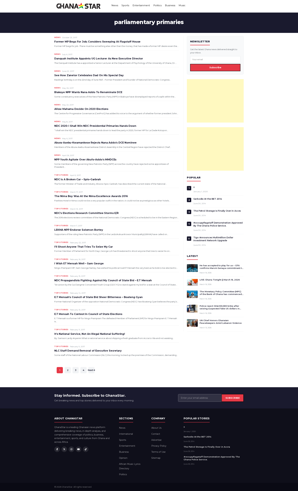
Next (90, 370)
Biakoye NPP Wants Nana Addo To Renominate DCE (88, 92)
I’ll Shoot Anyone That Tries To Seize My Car (83, 246)
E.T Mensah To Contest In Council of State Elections (88, 314)
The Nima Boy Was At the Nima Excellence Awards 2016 (91, 196)
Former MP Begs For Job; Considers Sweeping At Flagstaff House (97, 41)
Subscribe (215, 67)
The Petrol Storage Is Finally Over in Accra (217, 210)
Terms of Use (158, 452)
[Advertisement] (215, 101)
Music (182, 5)
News (114, 5)
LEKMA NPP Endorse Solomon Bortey (78, 229)
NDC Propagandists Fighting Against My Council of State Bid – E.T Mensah (103, 280)
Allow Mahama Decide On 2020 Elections (81, 109)
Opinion (123, 458)
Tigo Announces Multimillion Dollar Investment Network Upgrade (213, 239)
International (126, 434)
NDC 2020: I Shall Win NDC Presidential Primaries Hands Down (95, 125)
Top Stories (61, 175)
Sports (125, 5)
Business (170, 5)
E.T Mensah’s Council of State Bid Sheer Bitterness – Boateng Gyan (98, 297)
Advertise (156, 440)
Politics (157, 5)
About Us (156, 427)
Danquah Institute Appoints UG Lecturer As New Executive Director (98, 58)
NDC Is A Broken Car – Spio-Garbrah (77, 179)
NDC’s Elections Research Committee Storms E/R (86, 213)
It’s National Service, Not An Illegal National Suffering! (89, 333)
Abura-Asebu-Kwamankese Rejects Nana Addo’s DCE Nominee (95, 142)
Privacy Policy (158, 445)
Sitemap (155, 458)
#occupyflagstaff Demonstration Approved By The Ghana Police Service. (218, 224)
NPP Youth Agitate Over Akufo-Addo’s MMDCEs (85, 159)
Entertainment (141, 5)
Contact (155, 434)
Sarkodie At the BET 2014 (207, 198)
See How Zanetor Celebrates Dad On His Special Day (89, 75)
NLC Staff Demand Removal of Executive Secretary (88, 350)
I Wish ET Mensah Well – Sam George (79, 263)
